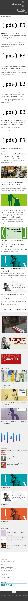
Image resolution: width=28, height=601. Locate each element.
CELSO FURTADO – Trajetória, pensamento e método (14, 463)
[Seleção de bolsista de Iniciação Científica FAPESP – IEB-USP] (14, 172)
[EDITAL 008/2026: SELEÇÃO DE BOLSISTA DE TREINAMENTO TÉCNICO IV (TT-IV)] (3, 545)
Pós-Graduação (17, 33)
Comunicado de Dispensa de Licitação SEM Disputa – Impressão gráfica (16, 538)
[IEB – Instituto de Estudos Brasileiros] (14, 3)
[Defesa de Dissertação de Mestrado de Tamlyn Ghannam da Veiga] (14, 56)
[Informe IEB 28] (14, 514)
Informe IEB (4, 268)
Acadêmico (4, 33)
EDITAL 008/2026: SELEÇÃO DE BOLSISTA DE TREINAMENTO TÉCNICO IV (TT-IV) (16, 545)
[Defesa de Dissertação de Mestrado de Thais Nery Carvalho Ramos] (14, 112)
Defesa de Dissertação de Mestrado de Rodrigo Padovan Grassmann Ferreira (13, 38)
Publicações (16, 268)
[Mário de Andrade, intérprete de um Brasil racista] (3, 458)
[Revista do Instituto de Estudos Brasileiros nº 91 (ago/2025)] (14, 414)
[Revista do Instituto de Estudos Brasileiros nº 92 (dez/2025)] (14, 395)
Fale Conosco (4, 574)
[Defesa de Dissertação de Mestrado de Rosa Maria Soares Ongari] (14, 140)
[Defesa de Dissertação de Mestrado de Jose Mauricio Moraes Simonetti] (14, 84)
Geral (9, 240)
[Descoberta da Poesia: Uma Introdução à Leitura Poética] (3, 452)
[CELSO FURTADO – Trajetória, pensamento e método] (3, 465)
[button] (2, 325)
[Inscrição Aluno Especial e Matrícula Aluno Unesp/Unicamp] (14, 233)
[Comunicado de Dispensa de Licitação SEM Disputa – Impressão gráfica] (3, 539)
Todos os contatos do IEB (7, 577)
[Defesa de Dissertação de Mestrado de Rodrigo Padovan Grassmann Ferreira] (14, 25)
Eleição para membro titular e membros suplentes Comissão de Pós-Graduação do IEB (16, 532)
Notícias (10, 33)
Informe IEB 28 (5, 521)
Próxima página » (22, 309)
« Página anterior (6, 309)
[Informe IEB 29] (14, 261)
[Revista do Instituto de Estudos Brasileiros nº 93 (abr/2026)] (14, 376)
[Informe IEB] (14, 287)
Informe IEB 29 (6, 271)
